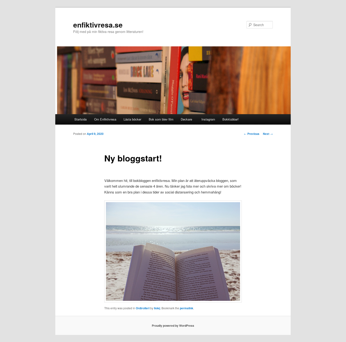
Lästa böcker (132, 119)
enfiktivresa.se (98, 25)
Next (268, 134)
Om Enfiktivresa (105, 119)
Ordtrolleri (142, 308)
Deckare (186, 119)
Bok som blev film (161, 119)
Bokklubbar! (230, 119)
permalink (186, 308)
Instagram (207, 119)
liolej (157, 308)
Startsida (80, 119)
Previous (251, 134)
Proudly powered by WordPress (173, 325)
